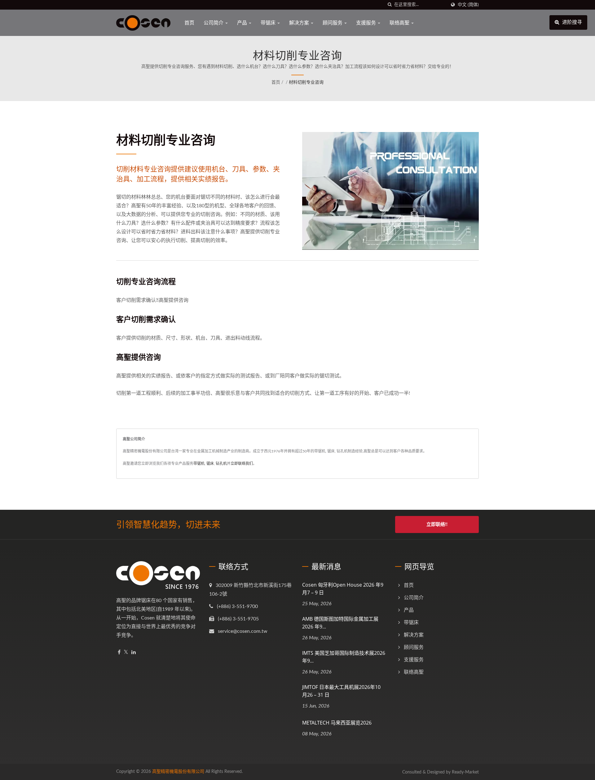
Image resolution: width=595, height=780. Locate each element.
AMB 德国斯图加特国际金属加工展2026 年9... (340, 622)
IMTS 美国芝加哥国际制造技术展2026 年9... (343, 657)
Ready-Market (465, 772)
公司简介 (214, 22)
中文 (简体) (468, 4)
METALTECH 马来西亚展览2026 (337, 722)
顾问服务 (333, 22)
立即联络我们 (242, 463)
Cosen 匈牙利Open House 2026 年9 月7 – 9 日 (342, 588)
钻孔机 (221, 463)
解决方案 (299, 22)
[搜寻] (389, 5)
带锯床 (269, 22)
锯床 (210, 463)
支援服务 (366, 22)
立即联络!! (436, 524)
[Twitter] (126, 652)
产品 (242, 22)
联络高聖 (400, 22)
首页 (189, 22)
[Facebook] (119, 652)
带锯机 (199, 463)
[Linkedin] (133, 652)
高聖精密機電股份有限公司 (178, 771)
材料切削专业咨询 (306, 82)
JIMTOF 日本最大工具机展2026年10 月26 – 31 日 (341, 691)
